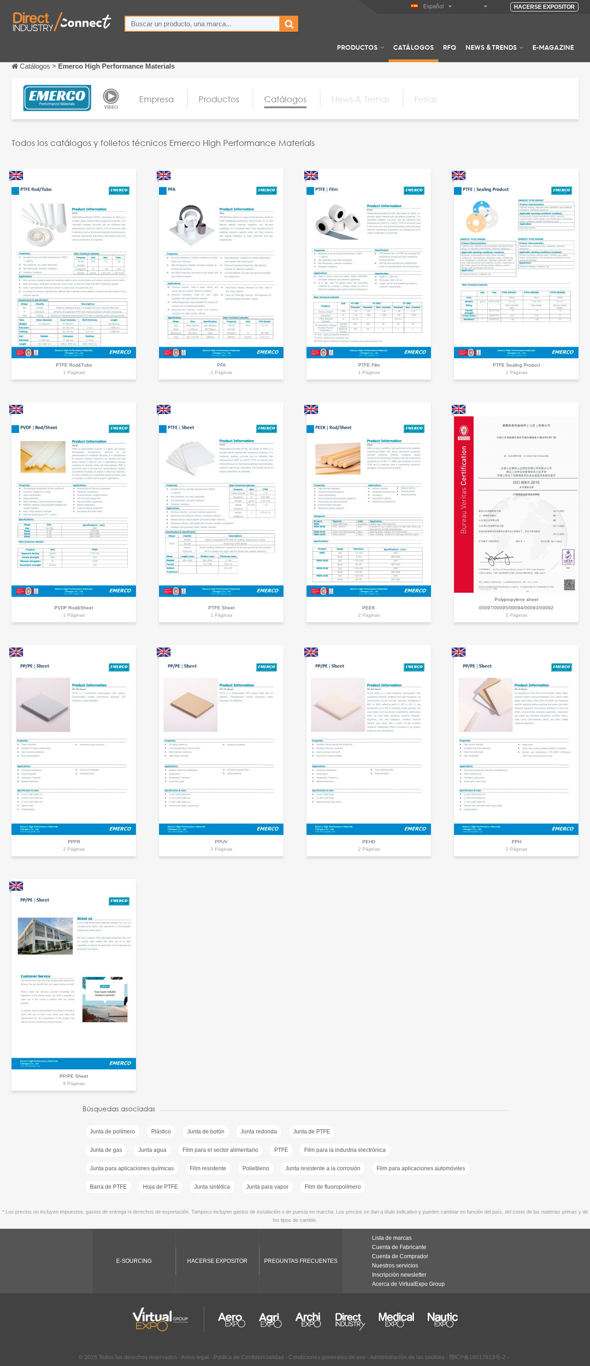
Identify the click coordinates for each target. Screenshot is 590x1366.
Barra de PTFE (108, 1187)
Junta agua (152, 1150)
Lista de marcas (392, 1238)
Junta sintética (212, 1187)
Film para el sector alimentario (220, 1150)
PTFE (281, 1150)
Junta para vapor (267, 1187)
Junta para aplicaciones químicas (132, 1168)
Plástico (161, 1131)
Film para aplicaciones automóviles (421, 1168)
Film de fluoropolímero (333, 1187)
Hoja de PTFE (160, 1187)
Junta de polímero (112, 1131)
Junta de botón (205, 1131)
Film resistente (208, 1168)
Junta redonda (259, 1131)
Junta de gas (106, 1150)
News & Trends (491, 47)
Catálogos (413, 47)
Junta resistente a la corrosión (322, 1168)
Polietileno (255, 1168)
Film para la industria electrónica (345, 1150)
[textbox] (202, 24)
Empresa (156, 99)
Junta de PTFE (311, 1131)
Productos (357, 47)
